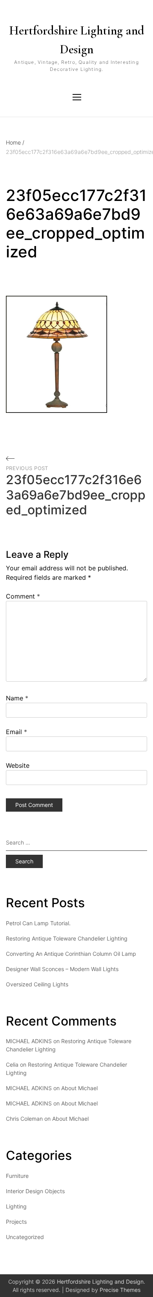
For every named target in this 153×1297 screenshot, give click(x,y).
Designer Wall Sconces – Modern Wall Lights (62, 969)
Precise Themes (120, 1289)
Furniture (17, 1175)
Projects (16, 1221)
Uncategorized (25, 1237)
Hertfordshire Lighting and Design (76, 40)
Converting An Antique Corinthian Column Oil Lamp (71, 953)
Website (17, 765)
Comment (23, 596)
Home (15, 142)
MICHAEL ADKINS (29, 1088)
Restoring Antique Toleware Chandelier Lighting (67, 938)
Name (17, 698)
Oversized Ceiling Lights (37, 984)
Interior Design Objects (35, 1191)
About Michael (79, 1088)
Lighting (16, 1206)
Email (16, 732)
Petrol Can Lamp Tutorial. (38, 923)
